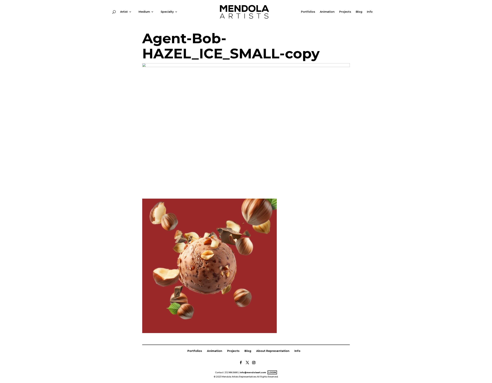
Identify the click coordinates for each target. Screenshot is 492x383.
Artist (124, 11)
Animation (327, 11)
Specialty (167, 11)
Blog (359, 11)
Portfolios (308, 11)
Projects (345, 11)
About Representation (272, 351)
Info (370, 11)
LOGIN (272, 372)
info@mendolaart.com (253, 372)
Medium (144, 11)
